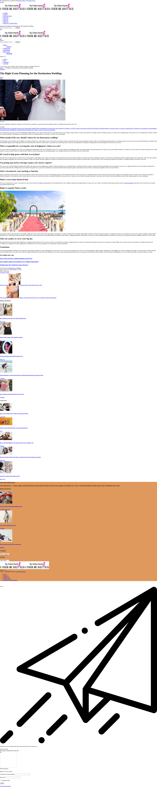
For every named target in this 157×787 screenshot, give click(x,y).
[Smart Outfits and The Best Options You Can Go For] (6, 391)
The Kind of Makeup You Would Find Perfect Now (11, 356)
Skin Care (2, 321)
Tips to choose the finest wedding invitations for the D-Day (16, 258)
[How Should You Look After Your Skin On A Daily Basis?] (6, 315)
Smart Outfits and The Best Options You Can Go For (12, 394)
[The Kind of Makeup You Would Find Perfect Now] (6, 353)
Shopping (7, 509)
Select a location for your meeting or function (141, 128)
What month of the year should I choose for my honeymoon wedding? (18, 128)
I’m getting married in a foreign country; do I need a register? (114, 128)
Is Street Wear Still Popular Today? (8, 525)
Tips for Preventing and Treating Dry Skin (10, 476)
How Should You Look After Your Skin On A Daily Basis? (13, 318)
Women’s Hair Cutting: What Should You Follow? (11, 337)
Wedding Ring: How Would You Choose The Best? (14, 265)
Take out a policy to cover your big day (39, 130)
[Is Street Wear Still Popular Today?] (6, 522)
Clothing (2, 378)
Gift (1, 431)
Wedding (2, 69)
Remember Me (6, 780)
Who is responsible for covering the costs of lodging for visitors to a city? (55, 128)
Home (1, 68)
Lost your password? (5, 786)
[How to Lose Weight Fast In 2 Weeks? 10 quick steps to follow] (6, 410)
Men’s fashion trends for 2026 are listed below (10, 544)
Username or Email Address (7, 774)
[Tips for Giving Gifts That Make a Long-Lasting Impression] (6, 424)
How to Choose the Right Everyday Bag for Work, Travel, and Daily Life (16, 442)
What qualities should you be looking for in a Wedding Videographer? (19, 261)
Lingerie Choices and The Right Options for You (11, 506)
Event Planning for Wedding (13, 268)
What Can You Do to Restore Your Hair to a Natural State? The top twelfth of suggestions (20, 457)
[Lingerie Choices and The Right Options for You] (6, 503)
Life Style (2, 416)
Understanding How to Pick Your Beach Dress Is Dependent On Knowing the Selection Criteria (21, 375)
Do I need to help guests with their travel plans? (86, 128)
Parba (1, 77)
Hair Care (2, 340)
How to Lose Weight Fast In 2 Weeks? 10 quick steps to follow (14, 413)
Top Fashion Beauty (20, 571)
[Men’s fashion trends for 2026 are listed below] (6, 541)
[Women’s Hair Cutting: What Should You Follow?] (6, 334)
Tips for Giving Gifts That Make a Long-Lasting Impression (14, 427)
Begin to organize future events (21, 130)
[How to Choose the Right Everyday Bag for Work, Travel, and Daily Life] (6, 439)
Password (2, 777)
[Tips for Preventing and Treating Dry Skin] (6, 473)
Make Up (2, 359)
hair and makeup (129, 183)
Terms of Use (31, 0)
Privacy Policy (22, 0)
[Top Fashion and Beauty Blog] (37, 10)
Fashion (2, 446)
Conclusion (52, 130)
